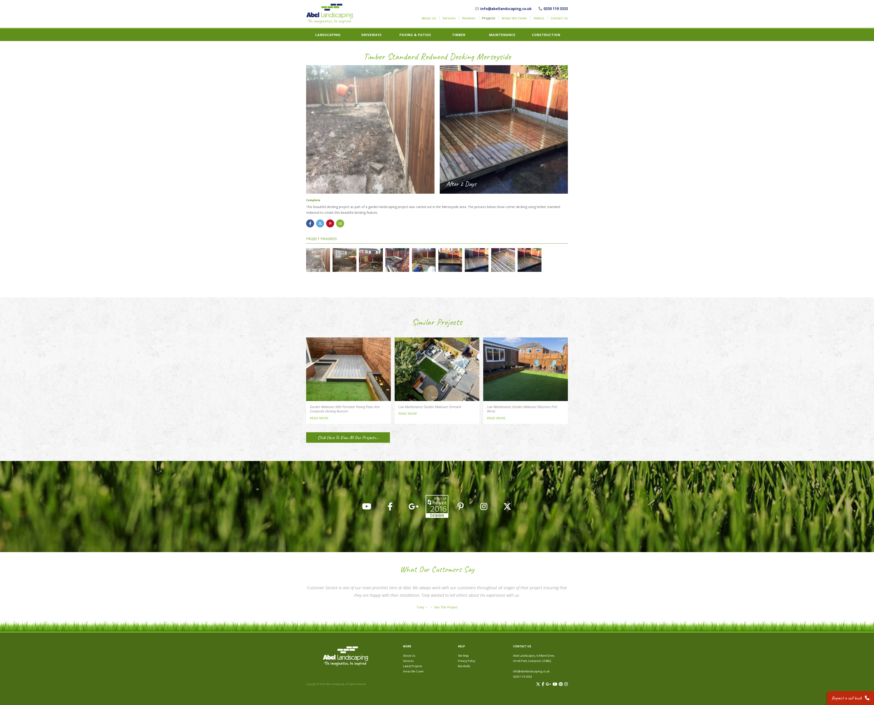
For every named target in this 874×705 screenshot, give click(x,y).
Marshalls (464, 666)
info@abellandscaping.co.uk (506, 8)
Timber (458, 34)
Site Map (463, 656)
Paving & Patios (415, 34)
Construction (546, 34)
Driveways (371, 34)
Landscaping (327, 34)
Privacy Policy (466, 661)
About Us (429, 18)
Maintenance (502, 34)
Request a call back (847, 698)
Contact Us (559, 18)
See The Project (446, 607)
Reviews (468, 18)
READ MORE (319, 418)
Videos (539, 18)
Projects (488, 18)
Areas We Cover (514, 18)
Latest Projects (412, 666)
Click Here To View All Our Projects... (348, 437)
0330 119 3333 (556, 8)
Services (449, 18)
